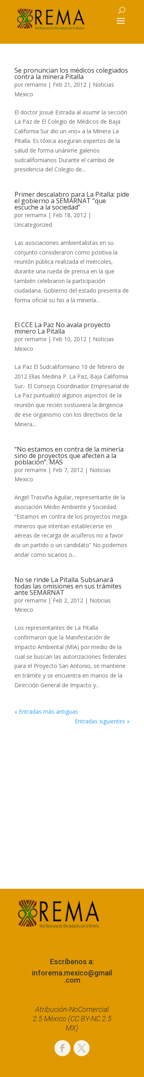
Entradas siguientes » (102, 721)
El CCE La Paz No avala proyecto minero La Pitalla (62, 328)
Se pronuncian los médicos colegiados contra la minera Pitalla (71, 73)
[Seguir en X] (82, 1048)
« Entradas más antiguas (46, 711)
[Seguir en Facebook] (62, 1048)
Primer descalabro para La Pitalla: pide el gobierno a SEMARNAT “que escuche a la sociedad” (71, 201)
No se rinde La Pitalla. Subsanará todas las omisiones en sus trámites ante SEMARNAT (68, 586)
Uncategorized (33, 224)
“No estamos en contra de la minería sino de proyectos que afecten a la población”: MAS (69, 455)
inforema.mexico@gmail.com (72, 976)
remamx (35, 84)
